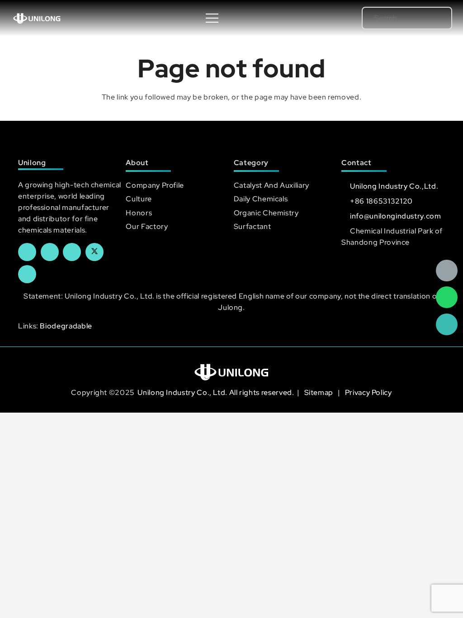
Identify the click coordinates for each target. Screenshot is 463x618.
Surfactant (252, 226)
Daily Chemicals (261, 199)
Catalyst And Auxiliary (271, 185)
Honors (139, 213)
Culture (138, 199)
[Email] (447, 270)
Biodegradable (66, 326)
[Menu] (212, 18)
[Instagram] (27, 274)
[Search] (432, 18)
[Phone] (447, 324)
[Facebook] (27, 252)
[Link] (37, 18)
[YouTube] (72, 252)
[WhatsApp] (447, 297)
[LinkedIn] (50, 252)
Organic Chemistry (266, 213)
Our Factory (147, 226)
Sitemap (319, 392)
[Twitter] (94, 252)
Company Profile (155, 185)
